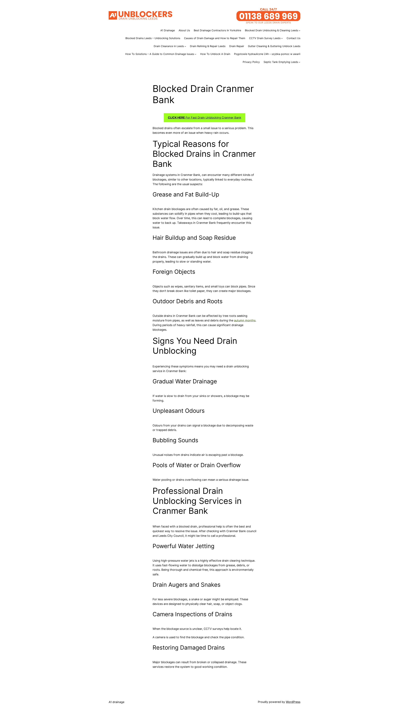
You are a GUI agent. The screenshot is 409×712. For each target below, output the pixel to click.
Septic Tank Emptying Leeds (281, 62)
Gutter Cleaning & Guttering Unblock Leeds (274, 46)
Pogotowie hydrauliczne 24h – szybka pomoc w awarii (267, 54)
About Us (184, 30)
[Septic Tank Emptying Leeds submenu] (299, 62)
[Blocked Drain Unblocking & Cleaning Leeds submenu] (299, 30)
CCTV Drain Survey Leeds (265, 38)
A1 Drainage (167, 30)
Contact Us (293, 38)
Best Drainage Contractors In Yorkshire (217, 30)
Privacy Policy (251, 62)
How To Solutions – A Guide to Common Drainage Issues (159, 54)
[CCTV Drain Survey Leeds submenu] (282, 38)
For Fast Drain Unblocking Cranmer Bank (204, 117)
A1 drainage (116, 702)
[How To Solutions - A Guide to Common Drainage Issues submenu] (195, 54)
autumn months (244, 320)
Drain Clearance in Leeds (169, 46)
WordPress (293, 702)
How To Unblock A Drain (215, 54)
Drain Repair (236, 46)
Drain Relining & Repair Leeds (207, 46)
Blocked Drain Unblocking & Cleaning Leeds (271, 30)
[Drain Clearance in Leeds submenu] (185, 46)
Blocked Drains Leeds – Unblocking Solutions (152, 38)
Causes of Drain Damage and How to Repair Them (214, 38)
